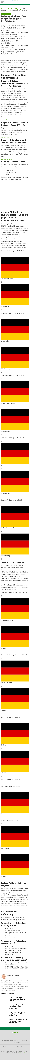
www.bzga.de (22, 1052)
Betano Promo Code (22, 1047)
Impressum (17, 1040)
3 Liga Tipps (18, 9)
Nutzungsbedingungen (7, 1040)
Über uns (13, 1042)
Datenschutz (25, 1040)
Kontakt (18, 1042)
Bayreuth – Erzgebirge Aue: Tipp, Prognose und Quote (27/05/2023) (17, 999)
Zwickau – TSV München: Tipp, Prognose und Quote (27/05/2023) (18, 1021)
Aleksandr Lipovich (13, 975)
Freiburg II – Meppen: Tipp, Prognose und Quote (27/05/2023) (17, 1006)
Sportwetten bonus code (9, 1047)
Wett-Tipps (11, 9)
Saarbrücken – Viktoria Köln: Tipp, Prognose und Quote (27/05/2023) (17, 1014)
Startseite (4, 9)
